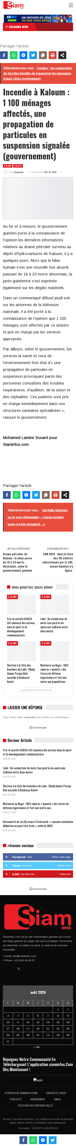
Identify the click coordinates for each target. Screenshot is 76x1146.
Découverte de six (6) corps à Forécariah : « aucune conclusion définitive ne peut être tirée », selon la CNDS (38, 823)
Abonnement (37, 1099)
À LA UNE (7, 165)
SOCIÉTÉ (18, 165)
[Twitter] (33, 55)
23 (68, 1028)
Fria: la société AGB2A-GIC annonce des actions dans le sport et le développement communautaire (37, 752)
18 (18, 1028)
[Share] (62, 55)
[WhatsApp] (14, 55)
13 (38, 1022)
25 (18, 1035)
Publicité (16, 1099)
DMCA (57, 1099)
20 (38, 1028)
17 (8, 1028)
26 (28, 1035)
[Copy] (43, 55)
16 (68, 1022)
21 (48, 1028)
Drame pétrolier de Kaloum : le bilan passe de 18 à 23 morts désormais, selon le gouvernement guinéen (17, 562)
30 (68, 1035)
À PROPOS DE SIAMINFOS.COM (21, 1093)
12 (28, 1022)
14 (48, 1022)
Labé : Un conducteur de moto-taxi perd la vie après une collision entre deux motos (34, 770)
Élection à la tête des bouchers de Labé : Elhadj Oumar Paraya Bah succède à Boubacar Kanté (37, 788)
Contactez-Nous (56, 1093)
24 (8, 1035)
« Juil (36, 1047)
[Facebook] (4, 55)
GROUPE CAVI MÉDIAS (45, 1128)
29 (58, 1035)
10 (8, 1022)
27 (38, 1035)
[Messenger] (23, 55)
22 (58, 1028)
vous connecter (26, 717)
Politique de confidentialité (35, 1105)
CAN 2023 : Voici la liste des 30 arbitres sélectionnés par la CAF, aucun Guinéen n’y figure (57, 562)
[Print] (53, 55)
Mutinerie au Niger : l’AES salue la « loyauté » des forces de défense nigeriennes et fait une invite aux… (36, 805)
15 (58, 1022)
